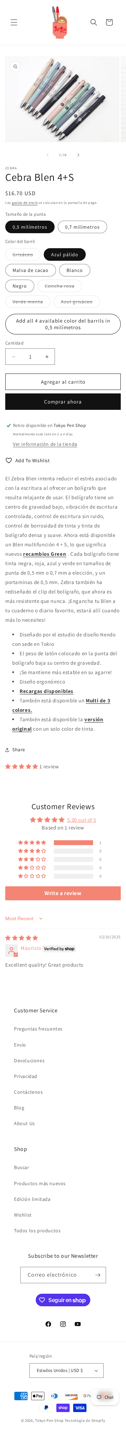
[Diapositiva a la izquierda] (47, 155)
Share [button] (18, 749)
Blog (19, 1108)
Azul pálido (64, 254)
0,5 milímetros (30, 227)
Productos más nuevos (40, 1183)
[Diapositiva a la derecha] (78, 155)
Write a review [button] (62, 893)
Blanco (74, 270)
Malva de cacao (31, 270)
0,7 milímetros (82, 227)
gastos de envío (25, 202)
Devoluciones (29, 1060)
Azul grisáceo (80, 303)
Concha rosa (63, 287)
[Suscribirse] (98, 1275)
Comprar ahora (63, 401)
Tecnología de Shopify (85, 1420)
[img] (21, 938)
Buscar (21, 1167)
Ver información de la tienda (45, 444)
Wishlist (23, 1215)
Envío (20, 1045)
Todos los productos (37, 1230)
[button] (14, 22)
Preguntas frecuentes (38, 1029)
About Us (24, 1123)
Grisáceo (27, 256)
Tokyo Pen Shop (49, 1420)
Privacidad (25, 1076)
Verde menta (31, 303)
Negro (20, 286)
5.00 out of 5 (81, 820)
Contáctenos (28, 1092)
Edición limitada (32, 1199)
